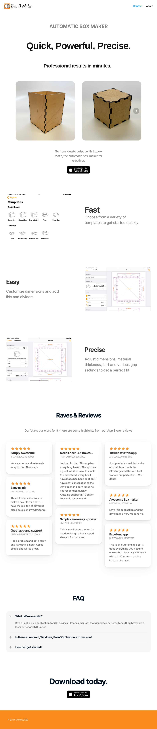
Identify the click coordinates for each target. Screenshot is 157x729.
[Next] (136, 111)
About (149, 6)
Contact (137, 6)
